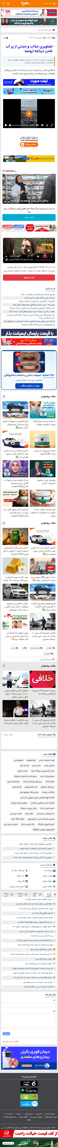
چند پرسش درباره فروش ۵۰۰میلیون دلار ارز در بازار (36, 931)
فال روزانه (20, 881)
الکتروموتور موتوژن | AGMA (43, 829)
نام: (54, 1000)
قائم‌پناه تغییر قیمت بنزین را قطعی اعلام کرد (38, 986)
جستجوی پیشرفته (10, 1117)
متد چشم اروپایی (31, 787)
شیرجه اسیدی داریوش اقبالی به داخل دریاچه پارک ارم (35, 917)
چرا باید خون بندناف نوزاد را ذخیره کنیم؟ (40, 298)
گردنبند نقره (24, 765)
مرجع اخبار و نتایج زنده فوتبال (25, 776)
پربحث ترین (6, 894)
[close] (2, 1128)
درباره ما (19, 1113)
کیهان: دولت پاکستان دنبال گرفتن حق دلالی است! (36, 908)
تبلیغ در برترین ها (36, 1117)
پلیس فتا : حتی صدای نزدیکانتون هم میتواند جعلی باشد (34, 304)
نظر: (54, 1011)
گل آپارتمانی (16, 787)
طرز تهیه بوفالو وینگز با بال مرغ (43, 913)
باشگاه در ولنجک (48, 792)
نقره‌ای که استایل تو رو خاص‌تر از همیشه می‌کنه (37, 301)
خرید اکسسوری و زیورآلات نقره (42, 771)
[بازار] (29, 1097)
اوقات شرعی (47, 886)
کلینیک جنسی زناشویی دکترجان (42, 803)
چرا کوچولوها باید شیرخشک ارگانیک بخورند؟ (38, 324)
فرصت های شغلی (51, 1117)
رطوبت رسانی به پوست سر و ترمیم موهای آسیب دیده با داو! (32, 311)
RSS (29, 1120)
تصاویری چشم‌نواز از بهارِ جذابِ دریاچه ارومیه (35, 844)
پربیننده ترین (20, 894)
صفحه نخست (50, 1113)
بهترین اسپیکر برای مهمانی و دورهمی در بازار (38, 294)
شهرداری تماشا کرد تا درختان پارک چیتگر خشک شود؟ (35, 945)
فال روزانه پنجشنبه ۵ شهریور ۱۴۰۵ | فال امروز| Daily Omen (33, 968)
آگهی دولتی (23, 1117)
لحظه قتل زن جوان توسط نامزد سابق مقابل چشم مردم (34, 904)
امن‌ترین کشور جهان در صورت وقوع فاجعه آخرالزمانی (35, 922)
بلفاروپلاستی (18, 760)
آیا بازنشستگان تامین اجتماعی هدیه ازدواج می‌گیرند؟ (34, 940)
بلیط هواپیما (31, 760)
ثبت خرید (29, 217)
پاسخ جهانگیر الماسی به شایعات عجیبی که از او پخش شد (32, 977)
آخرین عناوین (49, 894)
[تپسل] (3, 171)
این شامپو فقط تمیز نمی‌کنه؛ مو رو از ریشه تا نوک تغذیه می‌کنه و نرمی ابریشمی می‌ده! (31, 316)
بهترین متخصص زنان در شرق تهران (41, 819)
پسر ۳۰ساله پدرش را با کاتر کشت (41, 936)
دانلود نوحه (29, 813)
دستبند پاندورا (23, 771)
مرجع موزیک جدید (47, 776)
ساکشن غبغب (49, 765)
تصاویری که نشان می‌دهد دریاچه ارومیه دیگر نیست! (32, 857)
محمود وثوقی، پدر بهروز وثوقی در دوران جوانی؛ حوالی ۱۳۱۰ (32, 926)
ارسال (6, 1034)
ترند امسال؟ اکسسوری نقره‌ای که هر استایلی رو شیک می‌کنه (32, 308)
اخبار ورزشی (29, 1113)
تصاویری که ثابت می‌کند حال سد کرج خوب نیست (33, 853)
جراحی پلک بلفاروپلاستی (29, 792)
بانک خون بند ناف (27, 824)
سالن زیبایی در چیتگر (29, 808)
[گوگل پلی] (29, 1090)
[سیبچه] (29, 1084)
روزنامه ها (48, 870)
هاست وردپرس (16, 813)
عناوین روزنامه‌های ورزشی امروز (41, 949)
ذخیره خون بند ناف (47, 808)
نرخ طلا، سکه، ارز (17, 870)
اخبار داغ (34, 894)
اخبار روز (39, 1113)
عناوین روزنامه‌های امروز (44, 959)
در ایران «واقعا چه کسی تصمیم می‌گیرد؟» (39, 899)
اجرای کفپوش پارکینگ (46, 824)
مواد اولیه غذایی (13, 781)
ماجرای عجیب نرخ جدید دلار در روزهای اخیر (38, 982)
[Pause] (5, 201)
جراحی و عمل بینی (11, 824)
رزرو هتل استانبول (47, 787)
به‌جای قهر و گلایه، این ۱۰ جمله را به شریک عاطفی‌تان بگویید (33, 973)
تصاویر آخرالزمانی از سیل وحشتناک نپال (38, 963)
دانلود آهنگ (49, 781)
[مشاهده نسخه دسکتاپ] (3, 3)
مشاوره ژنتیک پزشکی (19, 803)
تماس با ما (9, 1113)
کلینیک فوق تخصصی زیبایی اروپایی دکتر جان (37, 797)
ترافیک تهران (47, 881)
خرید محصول (29, 277)
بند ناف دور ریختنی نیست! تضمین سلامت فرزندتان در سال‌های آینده (29, 321)
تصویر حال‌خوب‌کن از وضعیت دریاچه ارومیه (36, 848)
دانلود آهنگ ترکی (17, 819)
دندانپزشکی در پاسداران (45, 813)
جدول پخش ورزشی (17, 886)
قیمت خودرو (47, 875)
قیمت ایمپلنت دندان (46, 760)
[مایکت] (29, 1104)
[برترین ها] (25, 3)
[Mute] (9, 201)
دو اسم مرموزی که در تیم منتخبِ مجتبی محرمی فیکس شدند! (31, 954)
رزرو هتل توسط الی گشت (32, 781)
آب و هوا (20, 875)
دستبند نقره (36, 765)
